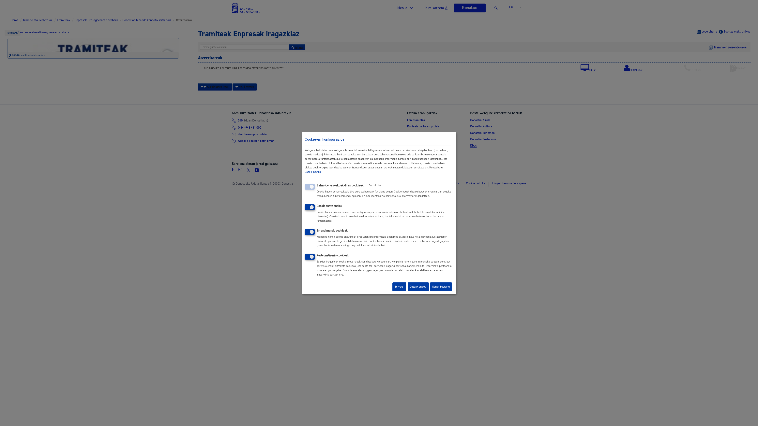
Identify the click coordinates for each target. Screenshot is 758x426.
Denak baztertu (441, 287)
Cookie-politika (313, 172)
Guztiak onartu (418, 287)
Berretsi (399, 287)
